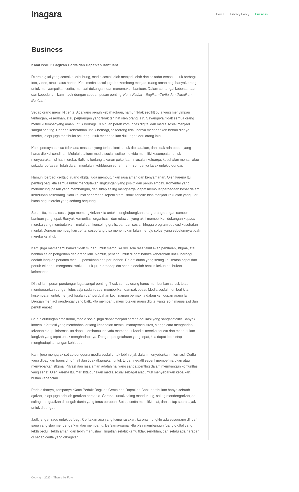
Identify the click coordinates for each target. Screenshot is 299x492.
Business (261, 14)
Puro (70, 477)
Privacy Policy (239, 14)
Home (220, 14)
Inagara (46, 14)
